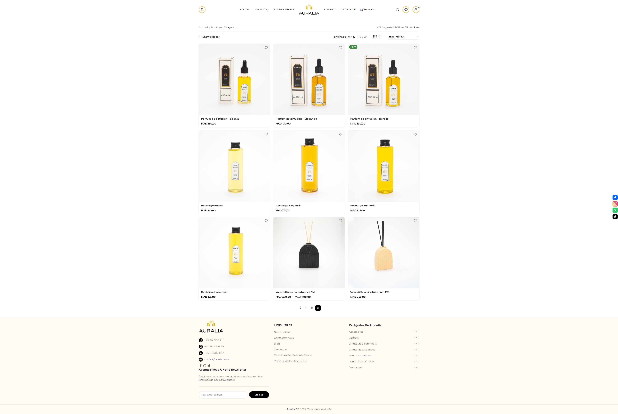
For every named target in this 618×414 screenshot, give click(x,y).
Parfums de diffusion (361, 361)
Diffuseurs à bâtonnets (363, 343)
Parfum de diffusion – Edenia (220, 118)
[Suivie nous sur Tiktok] (615, 216)
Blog (277, 343)
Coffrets (354, 337)
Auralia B (292, 409)
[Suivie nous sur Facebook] (615, 197)
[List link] (234, 340)
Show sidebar (211, 36)
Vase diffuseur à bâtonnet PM (369, 292)
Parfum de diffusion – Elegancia (296, 118)
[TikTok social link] (209, 365)
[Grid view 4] (380, 37)
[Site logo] (309, 9)
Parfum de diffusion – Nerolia (369, 118)
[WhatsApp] (615, 210)
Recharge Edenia (212, 205)
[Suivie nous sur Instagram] (615, 203)
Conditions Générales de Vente (292, 355)
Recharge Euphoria (362, 205)
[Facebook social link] (200, 365)
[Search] (397, 9)
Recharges (355, 367)
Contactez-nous (284, 337)
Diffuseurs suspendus (362, 349)
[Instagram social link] (204, 365)
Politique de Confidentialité (290, 361)
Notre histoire (282, 332)
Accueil (203, 27)
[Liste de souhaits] (266, 47)
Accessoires (356, 331)
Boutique (217, 27)
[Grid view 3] (374, 37)
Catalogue (280, 349)
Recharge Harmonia (214, 292)
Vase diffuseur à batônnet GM (295, 292)
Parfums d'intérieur (360, 355)
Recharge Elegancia (288, 205)
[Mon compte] (202, 9)
